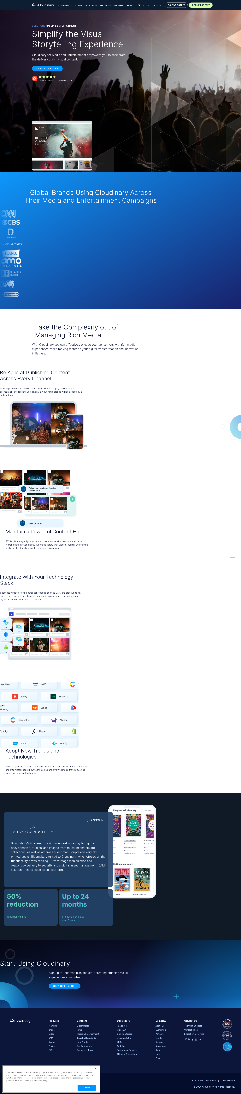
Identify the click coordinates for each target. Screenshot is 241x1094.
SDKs (119, 1042)
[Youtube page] (200, 1039)
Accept (86, 1087)
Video (51, 1034)
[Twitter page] (186, 1039)
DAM (51, 1038)
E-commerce (83, 1026)
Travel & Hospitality (86, 1038)
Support (146, 5)
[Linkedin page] (189, 1040)
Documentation (124, 1038)
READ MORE (96, 819)
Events (159, 1038)
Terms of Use (196, 1080)
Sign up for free (64, 986)
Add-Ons (121, 1046)
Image (52, 1030)
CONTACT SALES (176, 5)
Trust (158, 1058)
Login (159, 5)
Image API (122, 1026)
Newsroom (161, 1046)
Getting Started (124, 1034)
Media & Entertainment (88, 1034)
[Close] (95, 1069)
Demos (52, 1042)
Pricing (130, 5)
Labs (158, 1054)
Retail (79, 1030)
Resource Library (85, 1050)
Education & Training (194, 1034)
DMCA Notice (228, 1080)
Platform (53, 1026)
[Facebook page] (192, 1040)
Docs (153, 5)
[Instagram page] (196, 1040)
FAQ (50, 1050)
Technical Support (193, 1026)
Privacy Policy (212, 1080)
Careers (159, 1042)
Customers (161, 1030)
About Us (160, 1026)
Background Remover (127, 1050)
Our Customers (84, 1046)
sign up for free (200, 5)
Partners (160, 1034)
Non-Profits (82, 1042)
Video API (121, 1030)
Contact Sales (191, 1030)
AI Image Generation (127, 1054)
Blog (158, 1050)
